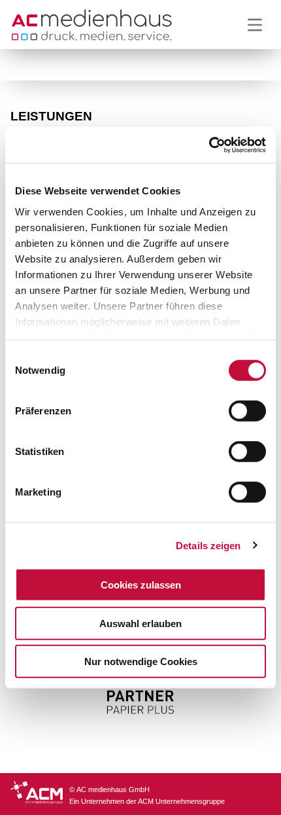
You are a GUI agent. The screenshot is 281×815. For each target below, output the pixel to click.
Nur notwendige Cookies (140, 661)
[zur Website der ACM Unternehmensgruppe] (39, 794)
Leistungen (51, 116)
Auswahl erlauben (140, 622)
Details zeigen (208, 545)
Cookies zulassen (141, 584)
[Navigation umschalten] (255, 25)
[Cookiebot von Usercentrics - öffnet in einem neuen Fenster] (209, 144)
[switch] (247, 411)
